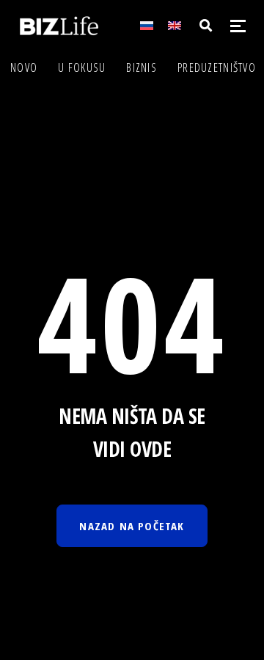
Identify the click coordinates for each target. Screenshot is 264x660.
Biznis (141, 67)
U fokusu (82, 67)
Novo (23, 67)
